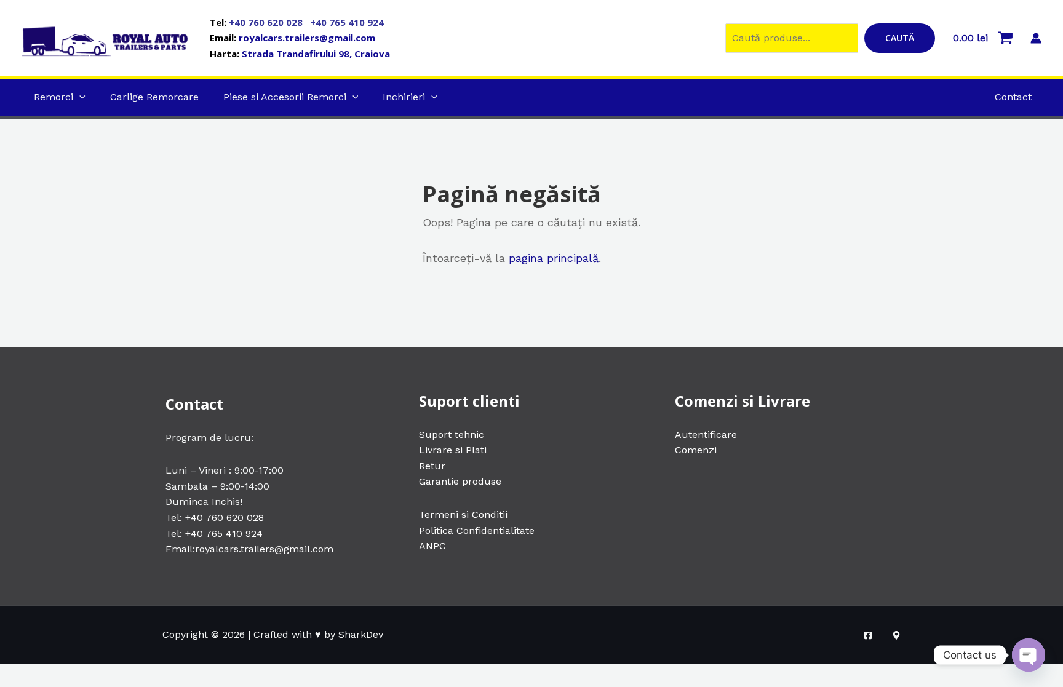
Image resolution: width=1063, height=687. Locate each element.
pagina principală (554, 258)
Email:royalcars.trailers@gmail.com (249, 549)
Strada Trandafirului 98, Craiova (316, 53)
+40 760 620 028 (267, 22)
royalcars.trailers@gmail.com (307, 37)
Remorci (53, 97)
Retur (432, 466)
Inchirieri (404, 97)
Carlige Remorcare (154, 97)
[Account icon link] (1035, 38)
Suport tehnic (451, 434)
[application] (79, 97)
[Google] (896, 635)
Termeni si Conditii (463, 514)
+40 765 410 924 (347, 22)
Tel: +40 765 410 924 (214, 533)
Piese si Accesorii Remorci (284, 97)
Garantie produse (460, 481)
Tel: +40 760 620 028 (214, 517)
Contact (1013, 97)
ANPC (432, 546)
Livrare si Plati (453, 450)
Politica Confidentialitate (477, 530)
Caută (899, 38)
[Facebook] (868, 635)
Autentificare (706, 434)
